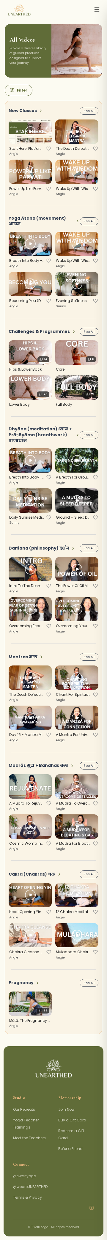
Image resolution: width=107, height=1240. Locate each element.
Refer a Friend (70, 1148)
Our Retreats (24, 1109)
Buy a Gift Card (72, 1120)
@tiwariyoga (24, 1175)
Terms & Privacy (27, 1197)
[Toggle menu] (97, 9)
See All (89, 110)
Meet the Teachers (29, 1137)
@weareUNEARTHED (30, 1186)
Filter (22, 90)
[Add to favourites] (48, 148)
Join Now (66, 1109)
